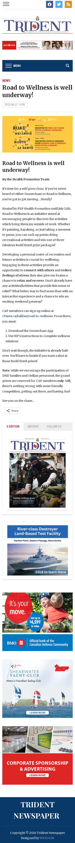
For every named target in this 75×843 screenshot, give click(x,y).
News (6, 81)
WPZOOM (47, 838)
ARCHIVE (33, 426)
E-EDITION (13, 426)
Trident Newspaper (36, 809)
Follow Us (54, 426)
